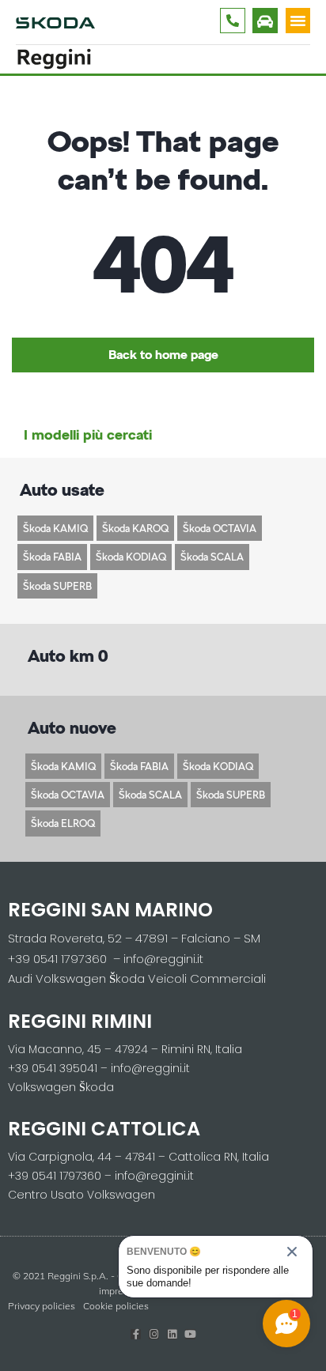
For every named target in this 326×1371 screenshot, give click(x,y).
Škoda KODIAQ (131, 556)
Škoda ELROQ (63, 823)
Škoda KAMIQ (55, 528)
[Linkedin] (172, 1334)
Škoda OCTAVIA (219, 528)
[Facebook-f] (136, 1334)
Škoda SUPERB (57, 586)
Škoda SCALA (212, 556)
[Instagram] (154, 1334)
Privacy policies (41, 1306)
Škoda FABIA (52, 556)
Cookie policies (116, 1306)
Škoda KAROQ (135, 528)
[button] (298, 20)
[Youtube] (190, 1334)
